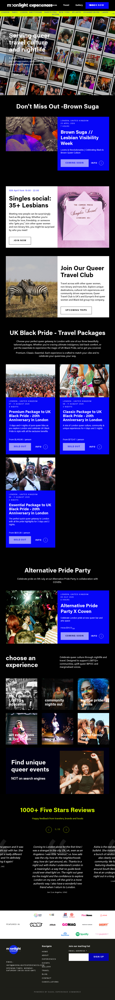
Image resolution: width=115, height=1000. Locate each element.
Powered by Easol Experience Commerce (57, 992)
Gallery (79, 5)
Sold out (20, 447)
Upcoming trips (76, 310)
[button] (49, 830)
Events (46, 963)
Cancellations (50, 982)
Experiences (51, 5)
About (35, 5)
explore (19, 75)
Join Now (20, 241)
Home (23, 5)
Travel (66, 5)
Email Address (78, 951)
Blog (44, 974)
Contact (46, 978)
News (91, 5)
